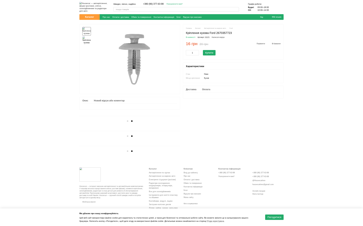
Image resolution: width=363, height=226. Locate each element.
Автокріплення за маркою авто (162, 176)
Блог (179, 17)
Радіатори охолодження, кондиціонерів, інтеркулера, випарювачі (161, 185)
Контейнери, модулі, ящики (160, 201)
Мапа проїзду (257, 194)
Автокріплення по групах (159, 173)
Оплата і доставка (120, 17)
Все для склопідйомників (160, 191)
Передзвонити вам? (174, 4)
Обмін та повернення (141, 17)
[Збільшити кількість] (197, 52)
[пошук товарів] (236, 9)
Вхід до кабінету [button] (191, 173)
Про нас (106, 17)
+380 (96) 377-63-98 (153, 4)
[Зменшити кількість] (188, 52)
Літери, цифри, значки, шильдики (163, 208)
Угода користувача (215, 221)
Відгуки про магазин (192, 17)
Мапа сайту (189, 197)
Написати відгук (218, 37)
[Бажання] (274, 7)
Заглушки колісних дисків (160, 204)
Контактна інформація (164, 17)
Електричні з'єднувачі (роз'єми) (162, 180)
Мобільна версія (89, 202)
